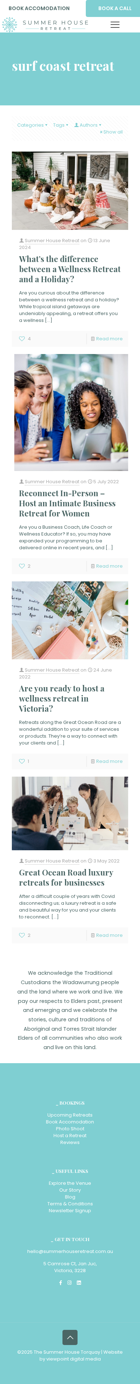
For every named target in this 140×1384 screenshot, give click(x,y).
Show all (113, 131)
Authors (89, 125)
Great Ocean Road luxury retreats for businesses (66, 877)
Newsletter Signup (70, 1210)
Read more (109, 338)
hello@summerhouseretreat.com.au (70, 1251)
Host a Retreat (70, 1135)
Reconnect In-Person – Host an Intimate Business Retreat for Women (67, 503)
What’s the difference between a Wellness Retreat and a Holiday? (70, 268)
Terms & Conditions (70, 1203)
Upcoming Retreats (70, 1115)
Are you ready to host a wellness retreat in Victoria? (61, 698)
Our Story (70, 1190)
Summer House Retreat (52, 240)
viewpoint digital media (73, 1358)
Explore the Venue (70, 1183)
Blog (70, 1196)
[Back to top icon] (70, 1337)
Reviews (70, 1142)
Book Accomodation (70, 1121)
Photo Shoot (70, 1128)
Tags (59, 125)
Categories (30, 125)
